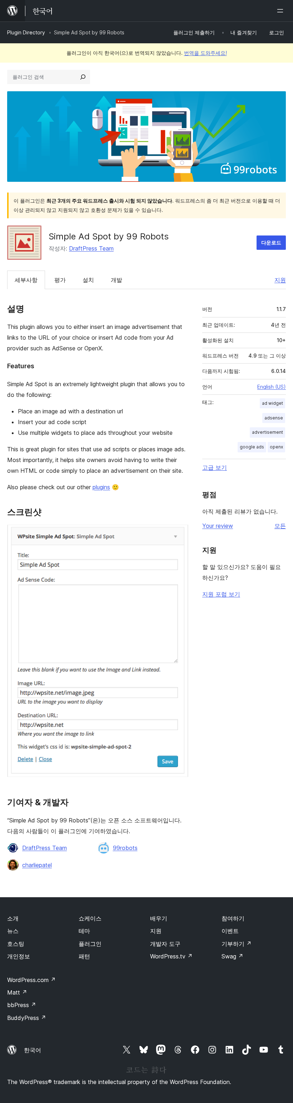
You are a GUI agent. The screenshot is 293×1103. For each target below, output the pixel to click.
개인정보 (18, 956)
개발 (116, 279)
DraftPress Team (91, 248)
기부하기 (237, 943)
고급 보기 (214, 467)
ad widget (272, 403)
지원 (280, 279)
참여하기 (233, 918)
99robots (125, 847)
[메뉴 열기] (281, 10)
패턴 (84, 956)
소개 (13, 918)
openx (276, 447)
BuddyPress (26, 1017)
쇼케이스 (90, 918)
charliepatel (37, 865)
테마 (84, 930)
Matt (17, 992)
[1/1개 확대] (178, 534)
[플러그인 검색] (83, 77)
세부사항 (26, 279)
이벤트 (230, 930)
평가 (60, 279)
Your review (217, 525)
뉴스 (13, 930)
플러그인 (90, 943)
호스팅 (15, 943)
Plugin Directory (26, 32)
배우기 (158, 918)
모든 (280, 525)
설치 (88, 279)
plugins (101, 487)
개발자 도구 (165, 943)
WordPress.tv (171, 956)
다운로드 (271, 242)
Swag (232, 956)
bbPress (21, 1005)
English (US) (271, 387)
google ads (252, 447)
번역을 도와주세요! (205, 53)
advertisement (267, 432)
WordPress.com (31, 979)
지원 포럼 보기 (221, 594)
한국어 (32, 1050)
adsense (273, 418)
